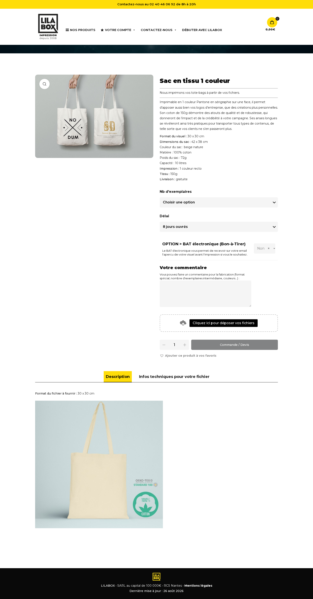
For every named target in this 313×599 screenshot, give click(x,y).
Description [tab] (118, 376)
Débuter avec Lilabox (202, 30)
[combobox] (264, 248)
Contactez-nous (156, 30)
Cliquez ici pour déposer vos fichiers (223, 323)
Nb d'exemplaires (176, 192)
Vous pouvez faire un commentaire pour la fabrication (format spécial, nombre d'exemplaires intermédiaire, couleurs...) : (202, 276)
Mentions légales (198, 586)
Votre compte (118, 30)
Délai (164, 216)
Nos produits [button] (82, 30)
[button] (188, 355)
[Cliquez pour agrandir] (44, 84)
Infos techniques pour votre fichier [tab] (174, 376)
